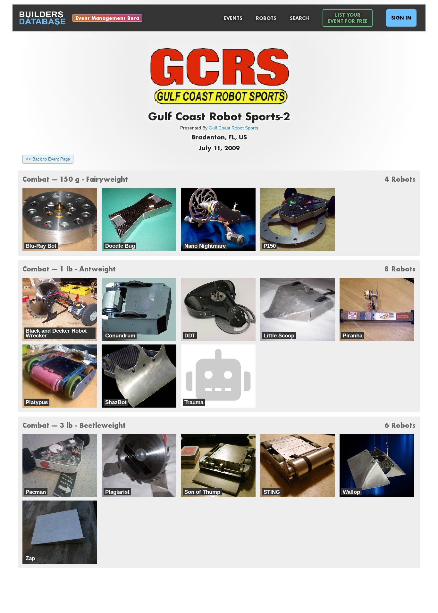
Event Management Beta (107, 18)
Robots (266, 18)
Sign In (401, 18)
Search (299, 18)
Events (233, 18)
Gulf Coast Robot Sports (233, 127)
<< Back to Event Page (48, 159)
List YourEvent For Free (347, 18)
